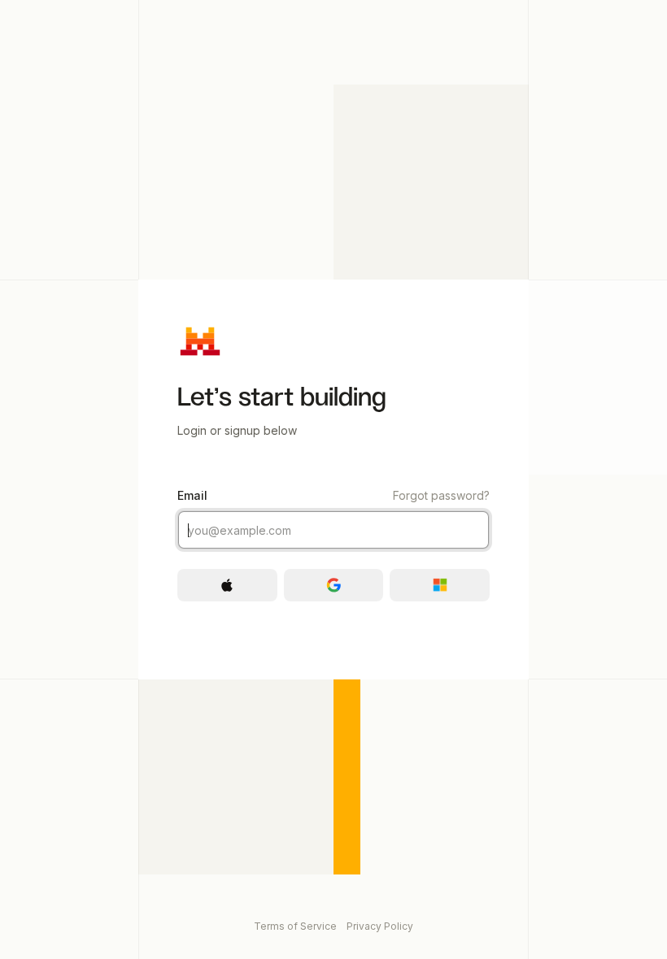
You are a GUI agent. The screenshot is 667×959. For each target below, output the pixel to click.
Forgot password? (441, 495)
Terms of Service (295, 926)
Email (333, 495)
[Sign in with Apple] (227, 585)
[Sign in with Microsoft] (440, 585)
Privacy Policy (380, 926)
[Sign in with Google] (334, 585)
